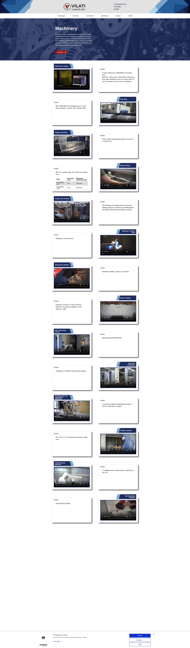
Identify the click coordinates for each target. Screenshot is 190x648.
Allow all (140, 635)
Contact (118, 16)
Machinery (104, 16)
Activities (75, 16)
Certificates (90, 16)
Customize (139, 640)
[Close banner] (153, 634)
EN (129, 15)
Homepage (61, 16)
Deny (140, 644)
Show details (56, 641)
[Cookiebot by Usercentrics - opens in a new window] (43, 645)
